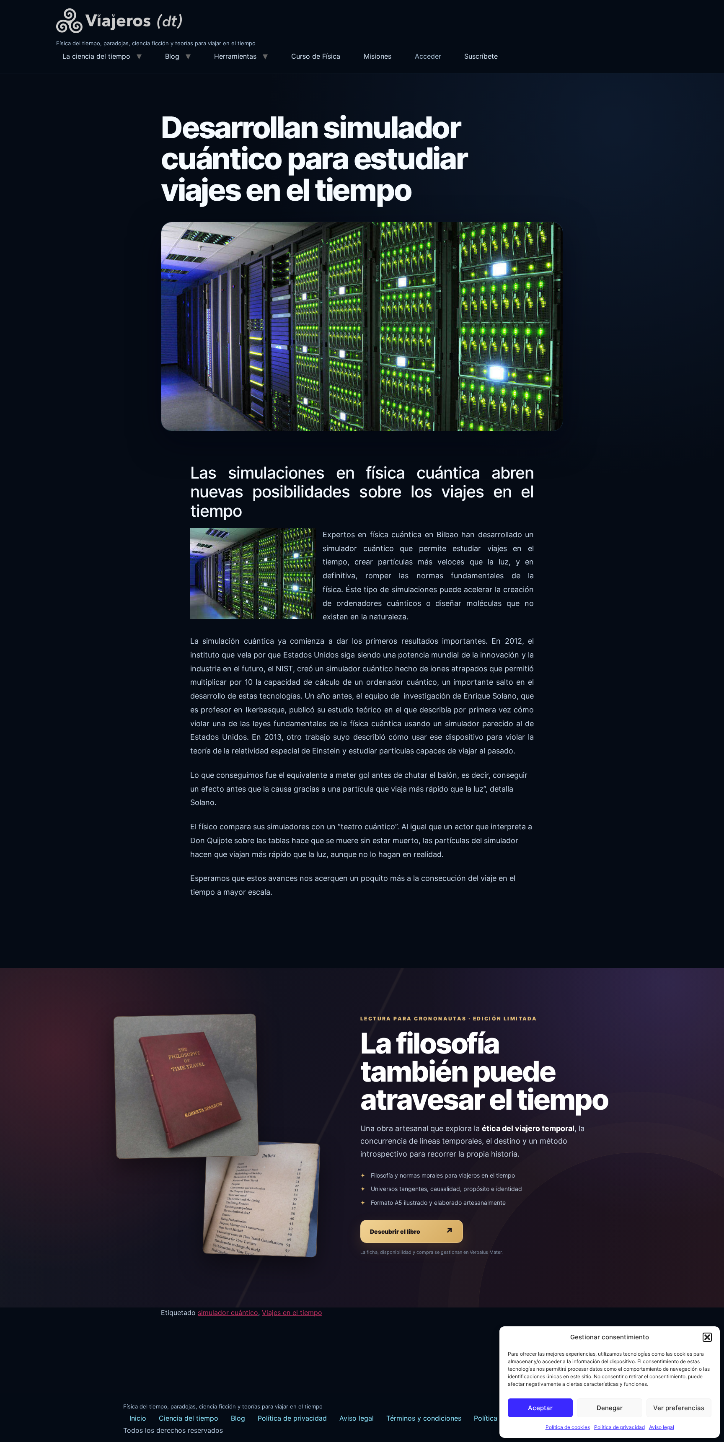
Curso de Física (315, 56)
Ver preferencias (678, 1408)
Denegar (610, 1408)
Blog (172, 56)
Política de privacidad (619, 1427)
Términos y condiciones (423, 1418)
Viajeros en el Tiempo (119, 20)
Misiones (377, 56)
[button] (707, 1337)
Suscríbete (481, 56)
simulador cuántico (228, 1312)
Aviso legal (661, 1427)
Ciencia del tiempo (188, 1418)
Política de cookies (568, 1427)
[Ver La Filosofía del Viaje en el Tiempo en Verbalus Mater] (186, 1086)
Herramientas (235, 56)
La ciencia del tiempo (96, 56)
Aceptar (540, 1408)
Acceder (428, 56)
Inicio (137, 1418)
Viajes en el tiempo (292, 1312)
